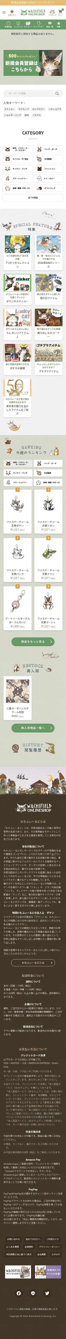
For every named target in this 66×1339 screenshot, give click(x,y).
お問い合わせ (13, 1239)
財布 (27, 115)
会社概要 (41, 1254)
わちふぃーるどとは (33, 962)
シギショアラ (55, 109)
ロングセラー (38, 109)
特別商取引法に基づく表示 (19, 1254)
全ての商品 (33, 198)
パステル (36, 115)
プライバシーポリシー (49, 1247)
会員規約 (29, 1247)
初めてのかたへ (33, 1239)
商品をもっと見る (33, 641)
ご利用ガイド (52, 1239)
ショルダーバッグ (12, 115)
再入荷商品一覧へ (33, 728)
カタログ (56, 1254)
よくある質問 (12, 1247)
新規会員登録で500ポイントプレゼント (33, 2)
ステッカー (9, 109)
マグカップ (23, 109)
